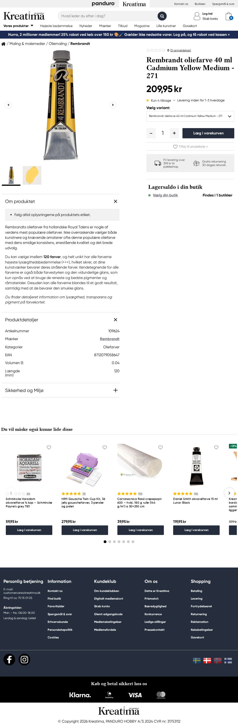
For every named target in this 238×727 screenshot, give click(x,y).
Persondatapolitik (60, 629)
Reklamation (199, 622)
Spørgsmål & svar (223, 4)
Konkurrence (153, 614)
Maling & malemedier (27, 44)
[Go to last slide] (8, 105)
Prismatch (152, 598)
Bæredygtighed (155, 606)
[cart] (229, 16)
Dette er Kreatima (157, 591)
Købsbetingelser (202, 629)
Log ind (207, 13)
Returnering (199, 614)
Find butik (54, 598)
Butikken (200, 4)
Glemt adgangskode (108, 614)
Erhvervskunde (58, 622)
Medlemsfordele (105, 629)
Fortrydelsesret (201, 606)
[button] (18, 25)
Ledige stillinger (155, 622)
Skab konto (210, 18)
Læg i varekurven (208, 133)
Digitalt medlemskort (108, 598)
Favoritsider (56, 606)
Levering (196, 598)
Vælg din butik (165, 195)
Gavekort (197, 637)
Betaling (196, 591)
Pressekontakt (155, 629)
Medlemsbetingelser (108, 622)
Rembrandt (80, 44)
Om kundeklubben (106, 591)
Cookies (53, 637)
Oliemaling (58, 44)
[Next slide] (113, 105)
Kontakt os (181, 4)
